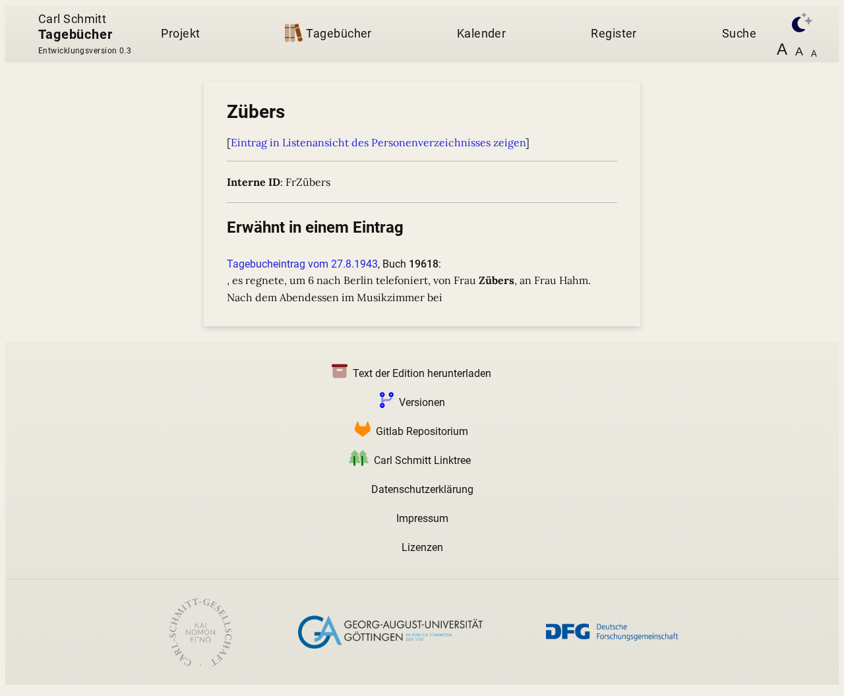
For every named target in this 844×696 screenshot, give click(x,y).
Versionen (422, 402)
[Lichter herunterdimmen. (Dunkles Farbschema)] (799, 20)
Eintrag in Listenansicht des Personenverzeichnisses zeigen (378, 142)
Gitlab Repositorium (422, 431)
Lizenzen (422, 547)
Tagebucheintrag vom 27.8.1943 (302, 264)
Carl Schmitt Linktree (422, 460)
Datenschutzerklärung (422, 489)
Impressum (422, 518)
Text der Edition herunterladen (422, 373)
